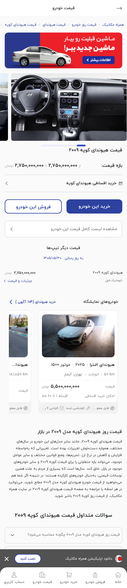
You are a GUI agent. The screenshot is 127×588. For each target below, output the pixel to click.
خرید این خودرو (94, 206)
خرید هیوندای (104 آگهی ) (35, 302)
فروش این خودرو (33, 207)
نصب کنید (27, 558)
